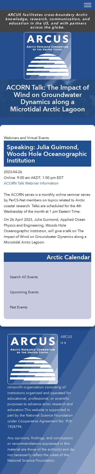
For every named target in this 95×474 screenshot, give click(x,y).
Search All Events (24, 277)
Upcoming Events (24, 292)
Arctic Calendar (68, 257)
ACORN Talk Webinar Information (31, 183)
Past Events (18, 307)
